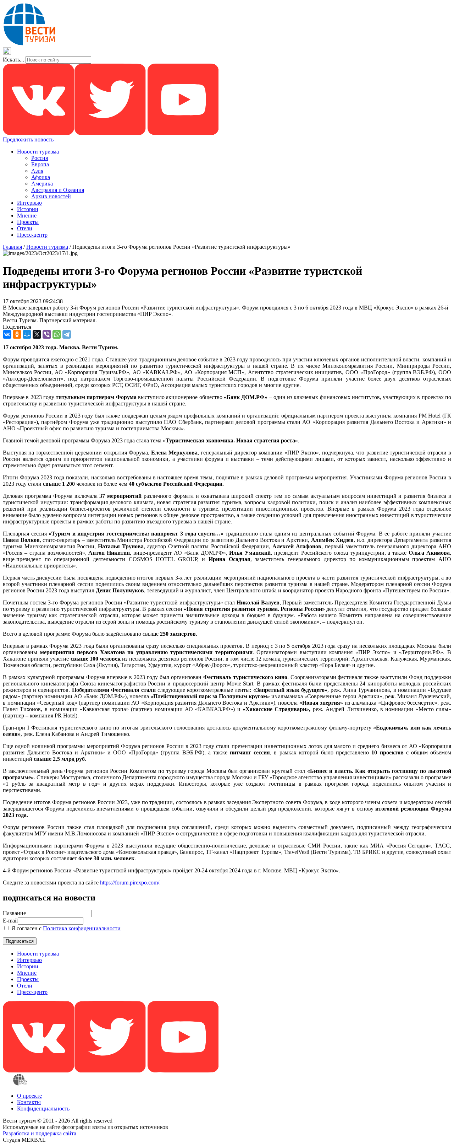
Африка (40, 177)
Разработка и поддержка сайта (39, 1133)
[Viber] (47, 334)
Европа (40, 164)
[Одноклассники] (17, 334)
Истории (27, 209)
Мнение (27, 215)
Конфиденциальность (43, 1108)
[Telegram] (66, 334)
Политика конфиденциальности (82, 928)
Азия (37, 171)
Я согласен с (65, 928)
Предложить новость (28, 139)
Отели (24, 228)
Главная (12, 247)
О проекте (29, 1096)
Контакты (29, 1102)
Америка (42, 184)
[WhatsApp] (56, 334)
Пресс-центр (32, 235)
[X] (37, 334)
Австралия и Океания (57, 190)
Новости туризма (38, 152)
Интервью (29, 203)
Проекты (28, 222)
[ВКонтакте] (7, 334)
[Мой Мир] (27, 334)
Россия (39, 158)
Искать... (13, 60)
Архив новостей (51, 196)
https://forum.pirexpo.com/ (129, 882)
